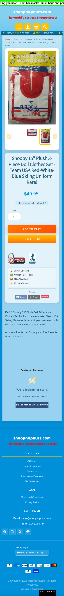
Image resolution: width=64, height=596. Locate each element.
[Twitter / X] (20, 532)
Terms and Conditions (32, 497)
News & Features (32, 466)
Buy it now (32, 239)
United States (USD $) (30, 552)
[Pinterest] (28, 532)
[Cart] (36, 27)
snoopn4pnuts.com (36, 581)
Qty (15, 210)
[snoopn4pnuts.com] (32, 15)
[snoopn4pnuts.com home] (32, 444)
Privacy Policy (32, 502)
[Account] (27, 27)
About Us (32, 461)
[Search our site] (45, 27)
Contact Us (32, 471)
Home (7, 39)
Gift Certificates (32, 481)
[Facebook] (5, 532)
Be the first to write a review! (32, 404)
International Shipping (32, 476)
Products (18, 39)
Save (46, 296)
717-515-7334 (36, 523)
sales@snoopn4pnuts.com (36, 518)
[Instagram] (12, 532)
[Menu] (19, 27)
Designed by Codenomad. (32, 589)
